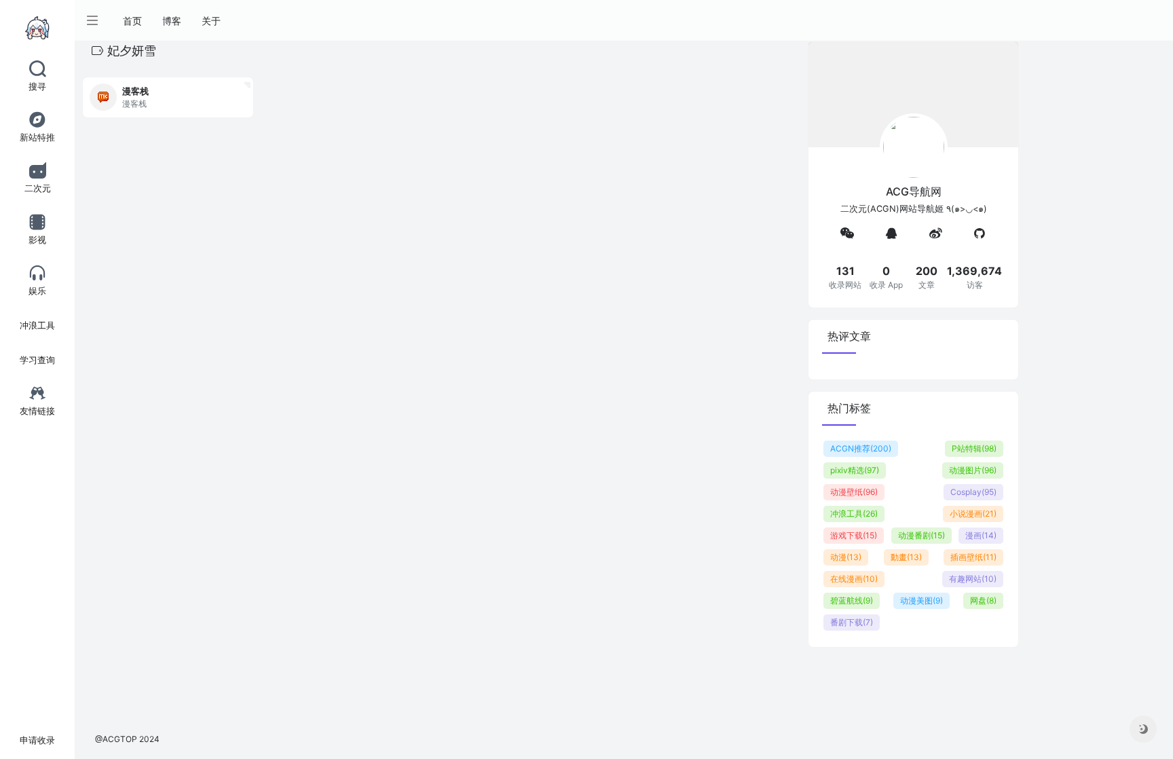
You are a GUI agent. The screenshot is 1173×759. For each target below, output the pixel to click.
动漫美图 (921, 600)
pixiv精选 (854, 470)
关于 (211, 20)
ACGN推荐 (860, 448)
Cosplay (973, 492)
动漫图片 (973, 470)
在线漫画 (854, 579)
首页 (132, 20)
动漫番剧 (921, 535)
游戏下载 (853, 535)
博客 (171, 20)
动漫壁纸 (854, 492)
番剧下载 (851, 622)
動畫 (906, 557)
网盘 (983, 600)
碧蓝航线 (851, 600)
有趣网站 (973, 579)
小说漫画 (973, 513)
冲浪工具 (854, 513)
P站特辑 (974, 448)
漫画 (981, 535)
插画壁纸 (973, 557)
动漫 (845, 557)
